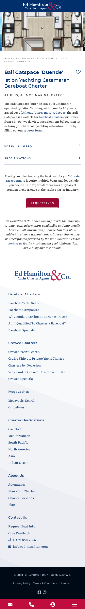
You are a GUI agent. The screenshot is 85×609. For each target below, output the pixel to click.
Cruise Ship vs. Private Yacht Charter (36, 358)
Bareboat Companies (23, 310)
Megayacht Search (22, 400)
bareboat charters (51, 117)
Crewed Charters (22, 343)
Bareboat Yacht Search (25, 303)
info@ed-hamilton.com (30, 546)
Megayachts (18, 392)
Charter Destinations (26, 420)
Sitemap (65, 583)
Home (8, 58)
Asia (11, 456)
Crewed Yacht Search (24, 352)
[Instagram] (45, 593)
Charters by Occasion (24, 365)
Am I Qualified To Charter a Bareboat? (37, 323)
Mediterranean (19, 436)
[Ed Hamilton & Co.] (42, 6)
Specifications (17, 158)
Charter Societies (21, 498)
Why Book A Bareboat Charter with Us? (37, 317)
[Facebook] (40, 593)
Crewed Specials (20, 379)
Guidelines (16, 407)
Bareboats (24, 58)
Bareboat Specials (21, 330)
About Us (16, 476)
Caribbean (16, 429)
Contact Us (17, 517)
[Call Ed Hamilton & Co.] (32, 604)
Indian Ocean (18, 463)
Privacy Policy (21, 583)
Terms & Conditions (45, 583)
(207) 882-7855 (24, 540)
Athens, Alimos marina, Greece (44, 112)
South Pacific (18, 442)
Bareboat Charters (24, 294)
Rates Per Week (18, 145)
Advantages (17, 484)
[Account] (53, 604)
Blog (11, 505)
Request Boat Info (21, 526)
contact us (15, 243)
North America (19, 449)
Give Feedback (19, 533)
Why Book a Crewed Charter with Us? (36, 372)
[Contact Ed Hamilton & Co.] (10, 604)
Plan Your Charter (21, 491)
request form (33, 130)
